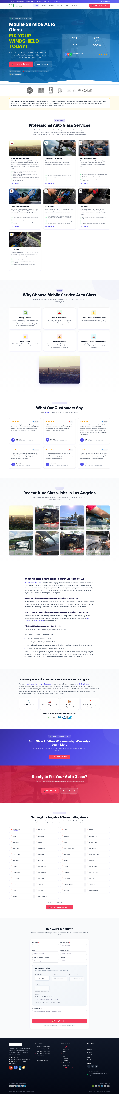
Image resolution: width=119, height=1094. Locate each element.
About (66, 5)
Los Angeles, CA (65, 1047)
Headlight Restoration (41, 1060)
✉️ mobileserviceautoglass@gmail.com (19, 1059)
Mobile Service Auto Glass (33, 583)
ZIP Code (63, 957)
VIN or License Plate (43, 996)
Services (43, 5)
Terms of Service (100, 1091)
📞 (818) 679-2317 (105, 1)
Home (36, 5)
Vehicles (59, 5)
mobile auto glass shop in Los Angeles (39, 684)
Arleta (63, 1051)
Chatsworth (65, 1065)
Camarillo (64, 1060)
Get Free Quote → (43, 64)
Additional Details (37, 1008)
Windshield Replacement (42, 1046)
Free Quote (74, 5)
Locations (51, 5)
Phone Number (65, 942)
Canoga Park (65, 1063)
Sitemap (108, 1091)
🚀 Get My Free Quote (59, 1021)
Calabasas (64, 1058)
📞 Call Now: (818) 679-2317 (21, 64)
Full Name (35, 942)
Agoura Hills (65, 1049)
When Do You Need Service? (40, 957)
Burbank (64, 1056)
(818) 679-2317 (39, 621)
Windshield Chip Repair (42, 1049)
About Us (89, 1057)
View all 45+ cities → (67, 1067)
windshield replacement (82, 684)
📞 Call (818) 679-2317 (99, 5)
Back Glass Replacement (42, 1051)
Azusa (63, 1053)
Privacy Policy (92, 1091)
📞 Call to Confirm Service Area (59, 907)
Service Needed (65, 950)
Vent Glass (38, 1058)
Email (33, 950)
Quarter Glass (39, 1055)
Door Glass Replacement (42, 1053)
